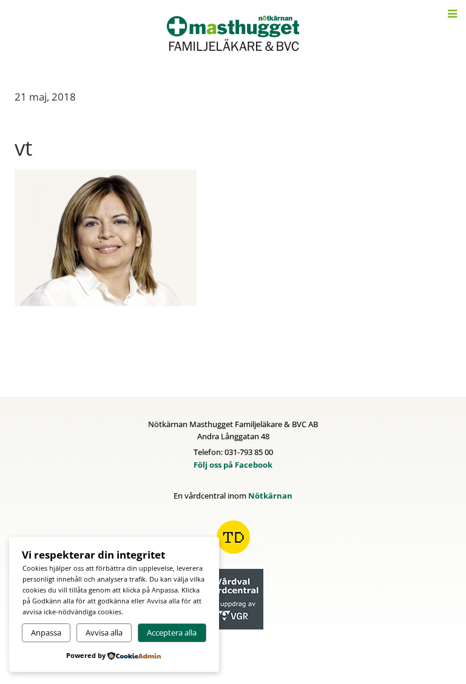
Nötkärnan (270, 495)
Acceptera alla (172, 632)
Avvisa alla (104, 632)
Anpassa (46, 632)
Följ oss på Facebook (233, 464)
